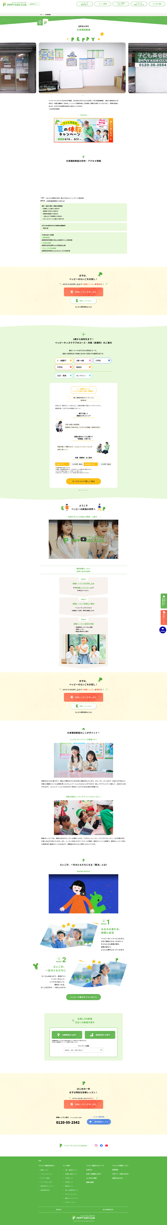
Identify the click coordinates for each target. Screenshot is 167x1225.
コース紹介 (66, 1165)
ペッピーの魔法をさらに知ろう (83, 997)
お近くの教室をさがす (93, 1174)
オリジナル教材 (45, 1178)
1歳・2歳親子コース (71, 1170)
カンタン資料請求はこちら (83, 307)
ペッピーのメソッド (46, 1174)
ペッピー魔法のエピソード (121, 3)
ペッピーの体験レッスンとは (139, 3)
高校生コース (69, 1186)
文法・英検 (61, 376)
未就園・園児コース (71, 1174)
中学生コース (69, 1182)
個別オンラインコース (71, 1198)
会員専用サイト (33, 4)
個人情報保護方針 (108, 1209)
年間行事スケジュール (47, 1186)
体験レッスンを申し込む (85, 291)
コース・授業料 (103, 4)
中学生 (60, 367)
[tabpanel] (82, 68)
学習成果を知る (45, 1190)
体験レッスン (164, 619)
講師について (44, 1170)
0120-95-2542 (68, 1122)
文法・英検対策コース (71, 1190)
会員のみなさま (117, 1178)
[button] (79, 490)
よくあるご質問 (157, 4)
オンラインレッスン (71, 1194)
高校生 (79, 367)
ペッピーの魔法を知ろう (84, 3)
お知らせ (89, 1170)
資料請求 (115, 1170)
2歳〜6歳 (80, 361)
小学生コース (69, 1178)
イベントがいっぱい (46, 1182)
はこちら (101, 1121)
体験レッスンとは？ (85, 301)
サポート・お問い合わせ (120, 1174)
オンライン (81, 376)
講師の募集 (90, 1182)
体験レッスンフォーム (84, 588)
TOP (41, 14)
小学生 (98, 361)
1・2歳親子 (62, 361)
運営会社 (58, 1209)
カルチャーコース (70, 1202)
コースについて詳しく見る (83, 481)
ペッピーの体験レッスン (120, 1165)
